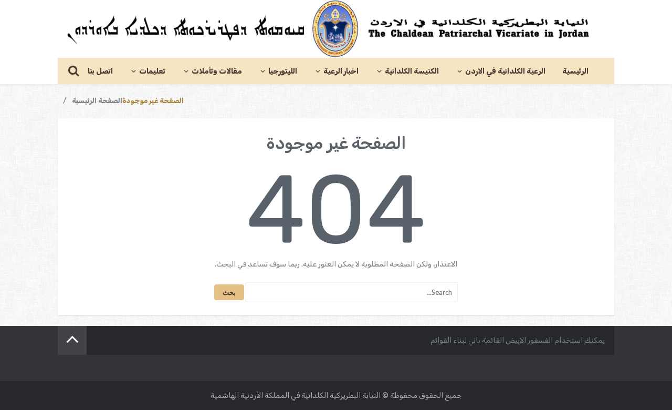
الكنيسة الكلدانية (412, 71)
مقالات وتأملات (217, 71)
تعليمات (152, 71)
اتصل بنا (100, 71)
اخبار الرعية (341, 71)
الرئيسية (575, 71)
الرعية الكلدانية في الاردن (505, 71)
